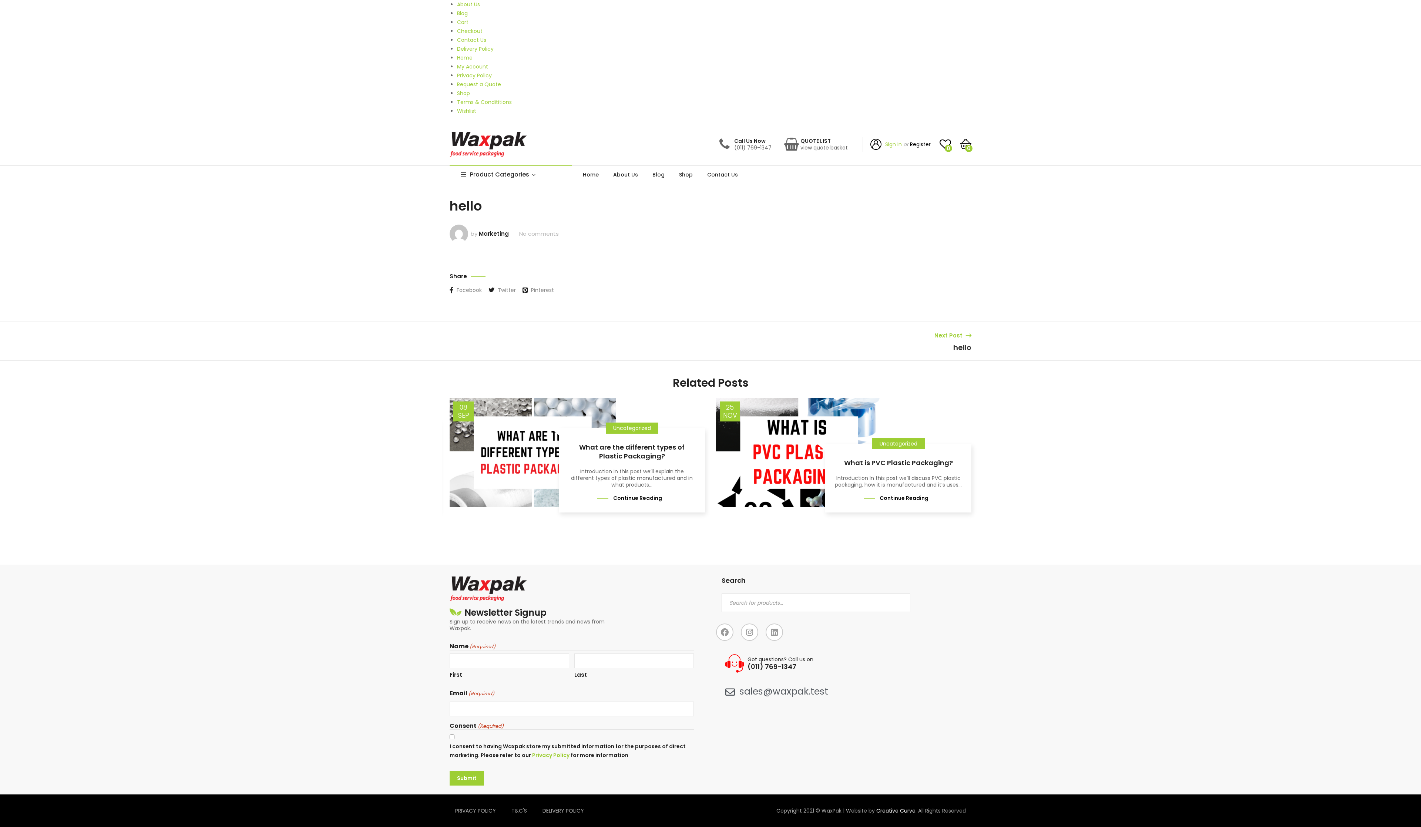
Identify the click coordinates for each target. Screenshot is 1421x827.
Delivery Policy (563, 810)
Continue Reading (637, 498)
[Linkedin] (774, 632)
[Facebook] (724, 632)
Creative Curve (896, 810)
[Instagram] (749, 632)
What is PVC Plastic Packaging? (898, 462)
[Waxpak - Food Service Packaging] (488, 144)
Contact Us (722, 174)
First (456, 675)
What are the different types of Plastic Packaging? (632, 452)
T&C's (519, 810)
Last (580, 675)
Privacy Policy (551, 755)
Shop (686, 174)
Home (591, 174)
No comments (539, 234)
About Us (625, 174)
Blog (658, 174)
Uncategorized (632, 428)
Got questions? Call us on (780, 659)
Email (472, 693)
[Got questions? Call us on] (734, 663)
